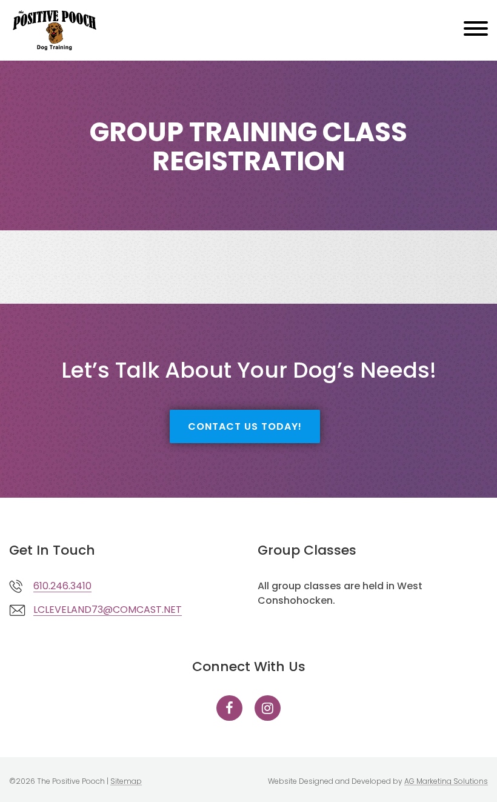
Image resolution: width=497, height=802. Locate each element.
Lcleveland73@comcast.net (107, 610)
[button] (476, 30)
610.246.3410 (62, 586)
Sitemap (126, 781)
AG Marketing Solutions (446, 781)
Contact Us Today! (245, 426)
